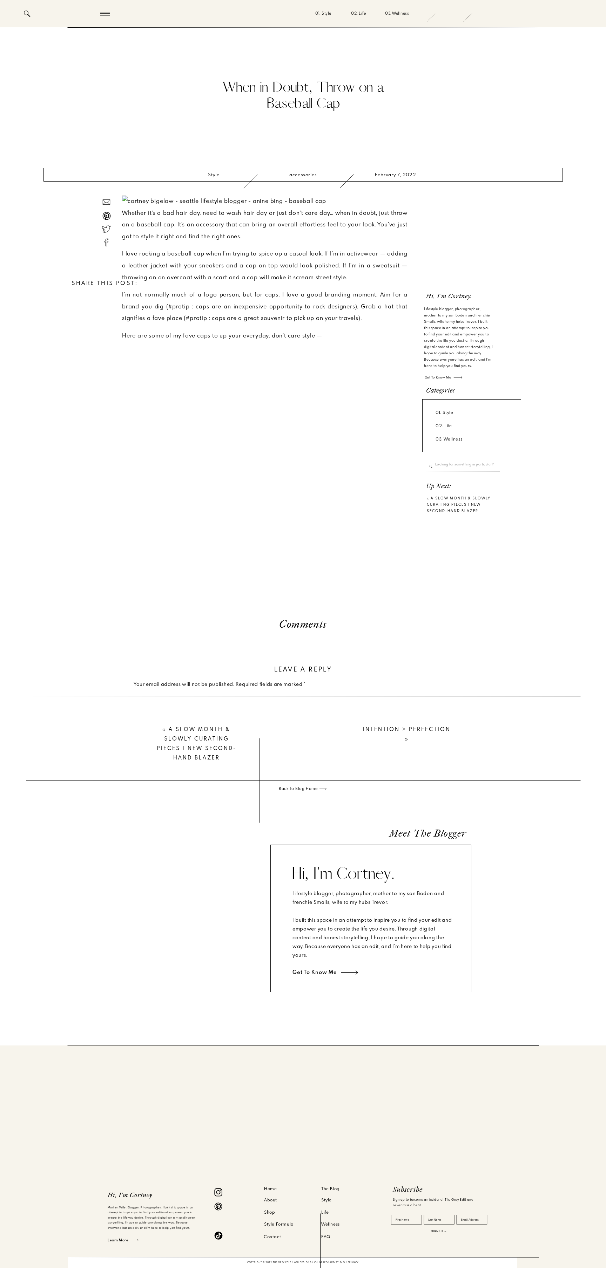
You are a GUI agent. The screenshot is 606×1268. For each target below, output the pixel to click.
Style (214, 174)
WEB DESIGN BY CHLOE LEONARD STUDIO (319, 1262)
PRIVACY (353, 1262)
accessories (303, 174)
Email (142, 808)
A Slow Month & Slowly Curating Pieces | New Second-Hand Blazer (459, 504)
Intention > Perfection (407, 729)
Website (143, 830)
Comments (303, 624)
